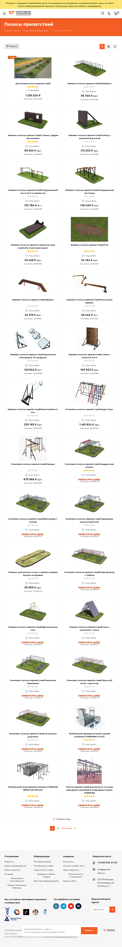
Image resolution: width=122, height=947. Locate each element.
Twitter (78, 906)
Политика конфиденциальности (59, 936)
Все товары (67, 828)
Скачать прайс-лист (74, 865)
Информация (42, 856)
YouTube (71, 906)
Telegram (64, 906)
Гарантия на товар (43, 870)
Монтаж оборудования (46, 881)
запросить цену (89, 479)
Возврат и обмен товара (46, 875)
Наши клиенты (12, 870)
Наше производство (15, 865)
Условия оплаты (42, 861)
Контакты (68, 861)
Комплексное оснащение (75, 875)
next (75, 828)
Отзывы (8, 874)
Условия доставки (43, 865)
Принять (89, 930)
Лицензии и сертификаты (17, 879)
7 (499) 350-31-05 (107, 862)
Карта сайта (69, 881)
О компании (11, 856)
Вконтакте (56, 906)
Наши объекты (71, 870)
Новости (9, 861)
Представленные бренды (16, 886)
